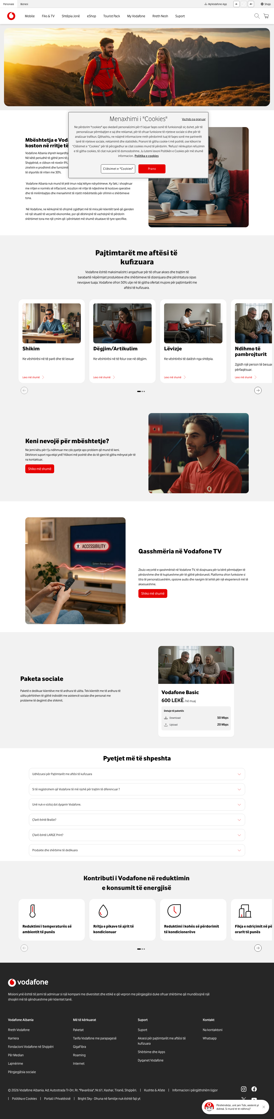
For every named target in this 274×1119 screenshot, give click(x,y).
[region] (137, 774)
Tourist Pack (111, 16)
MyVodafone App (217, 4)
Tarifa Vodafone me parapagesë (95, 1038)
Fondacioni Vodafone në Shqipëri (31, 1047)
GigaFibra (79, 1047)
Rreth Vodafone (19, 1030)
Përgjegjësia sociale (22, 1072)
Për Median (16, 1055)
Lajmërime (15, 1063)
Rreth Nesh (160, 16)
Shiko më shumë (39, 469)
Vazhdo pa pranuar (194, 119)
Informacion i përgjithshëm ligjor (195, 1090)
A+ (251, 4)
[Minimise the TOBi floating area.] (264, 1107)
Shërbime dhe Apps (151, 1052)
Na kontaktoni (212, 1030)
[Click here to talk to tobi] (209, 1107)
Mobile (30, 16)
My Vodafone (136, 16)
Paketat (78, 1030)
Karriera (13, 1038)
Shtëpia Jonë (71, 16)
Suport (180, 16)
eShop (91, 16)
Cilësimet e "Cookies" (118, 169)
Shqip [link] (268, 4)
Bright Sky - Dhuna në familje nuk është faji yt (109, 1099)
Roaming (79, 1055)
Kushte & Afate (154, 1090)
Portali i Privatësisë (57, 1099)
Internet (78, 1063)
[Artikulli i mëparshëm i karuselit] (24, 390)
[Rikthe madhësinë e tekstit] (244, 4)
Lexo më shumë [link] (31, 377)
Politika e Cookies (24, 1099)
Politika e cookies (147, 156)
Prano (152, 169)
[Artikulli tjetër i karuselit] (258, 390)
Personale (8, 4)
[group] (51, 920)
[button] (51, 341)
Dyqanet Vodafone (150, 1060)
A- (236, 4)
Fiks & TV (48, 16)
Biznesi (24, 4)
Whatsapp (210, 1038)
